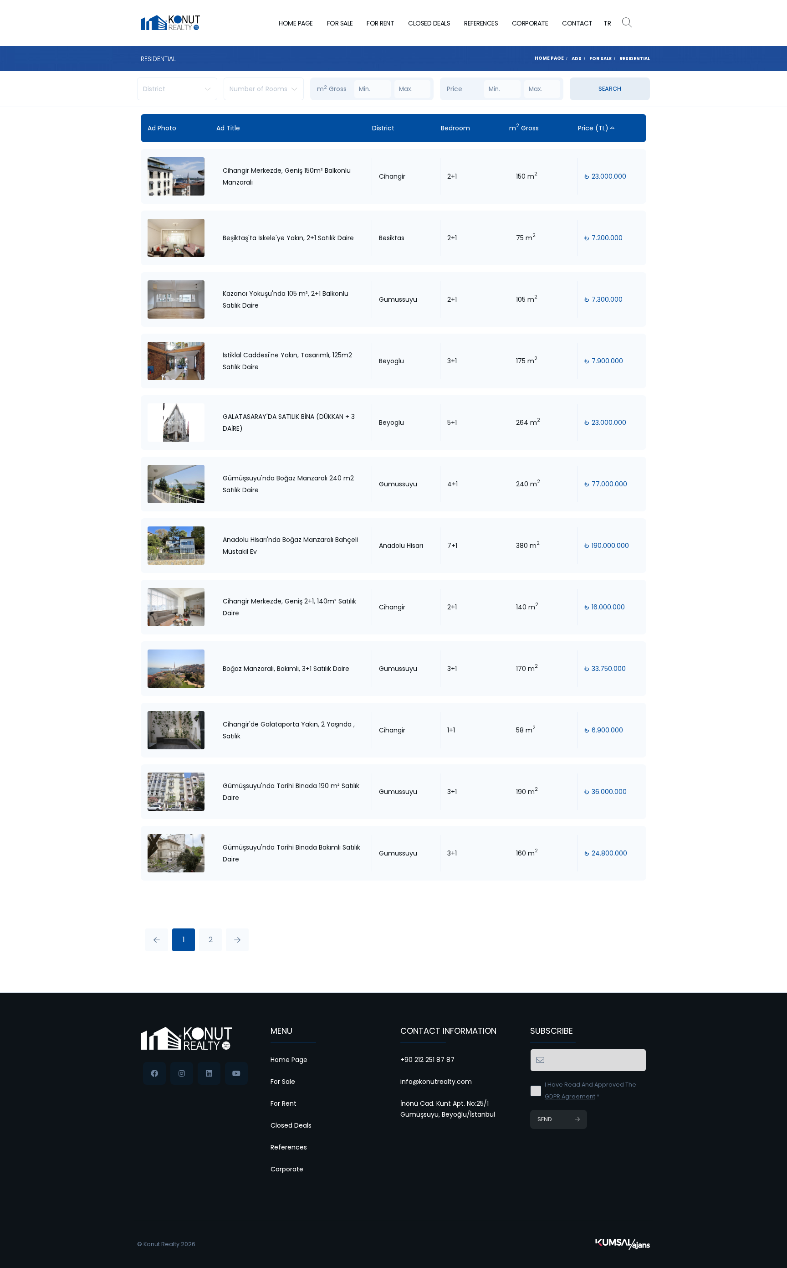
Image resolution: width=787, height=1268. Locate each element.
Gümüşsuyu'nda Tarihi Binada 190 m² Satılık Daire (291, 791)
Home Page (296, 23)
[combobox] (177, 88)
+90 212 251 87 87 (427, 1059)
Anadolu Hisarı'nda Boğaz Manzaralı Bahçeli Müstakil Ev (290, 545)
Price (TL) (594, 128)
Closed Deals (429, 23)
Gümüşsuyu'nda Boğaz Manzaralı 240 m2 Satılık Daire (288, 484)
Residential (634, 58)
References (481, 23)
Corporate (530, 23)
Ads (577, 58)
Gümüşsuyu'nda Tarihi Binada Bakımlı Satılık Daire (291, 853)
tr (607, 23)
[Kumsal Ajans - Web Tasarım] (622, 1244)
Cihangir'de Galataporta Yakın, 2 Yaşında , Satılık (289, 730)
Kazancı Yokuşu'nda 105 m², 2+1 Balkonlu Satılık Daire (285, 299)
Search (609, 89)
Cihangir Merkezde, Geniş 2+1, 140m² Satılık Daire (289, 607)
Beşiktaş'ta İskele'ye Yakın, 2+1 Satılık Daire (288, 237)
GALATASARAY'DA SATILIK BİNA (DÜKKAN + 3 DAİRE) (289, 422)
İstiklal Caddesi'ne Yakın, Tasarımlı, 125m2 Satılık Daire (287, 361)
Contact (577, 23)
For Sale (340, 23)
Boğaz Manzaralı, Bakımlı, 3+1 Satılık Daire (286, 668)
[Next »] (237, 939)
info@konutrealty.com (436, 1081)
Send (544, 1119)
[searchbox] (174, 88)
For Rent (380, 23)
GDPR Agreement (570, 1096)
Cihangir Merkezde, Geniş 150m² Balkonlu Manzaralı (287, 176)
